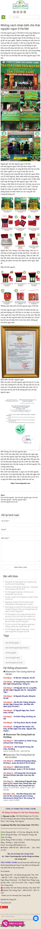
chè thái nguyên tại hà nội (9, 502)
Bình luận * (5, 538)
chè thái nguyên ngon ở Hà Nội (27, 306)
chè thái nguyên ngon (19, 500)
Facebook (6, 902)
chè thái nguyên (6, 500)
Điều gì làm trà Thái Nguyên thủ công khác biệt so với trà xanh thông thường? (20, 583)
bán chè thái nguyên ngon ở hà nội (26, 497)
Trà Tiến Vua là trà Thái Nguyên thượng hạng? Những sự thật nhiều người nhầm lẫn (20, 625)
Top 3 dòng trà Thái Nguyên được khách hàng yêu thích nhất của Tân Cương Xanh (20, 620)
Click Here (35, 825)
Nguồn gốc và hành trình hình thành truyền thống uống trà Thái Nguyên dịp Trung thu (19, 603)
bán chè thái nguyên (7, 497)
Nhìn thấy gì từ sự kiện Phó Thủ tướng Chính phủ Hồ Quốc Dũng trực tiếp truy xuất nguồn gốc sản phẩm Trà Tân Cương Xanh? (21, 609)
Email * (3, 529)
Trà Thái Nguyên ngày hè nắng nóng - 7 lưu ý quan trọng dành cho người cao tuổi (19, 630)
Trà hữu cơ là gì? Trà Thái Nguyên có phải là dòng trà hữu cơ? (21, 598)
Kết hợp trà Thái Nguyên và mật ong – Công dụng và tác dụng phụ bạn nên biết (21, 588)
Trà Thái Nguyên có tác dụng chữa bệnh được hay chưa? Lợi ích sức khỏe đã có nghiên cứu (20, 615)
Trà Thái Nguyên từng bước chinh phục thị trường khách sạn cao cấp (19, 593)
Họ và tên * (5, 521)
